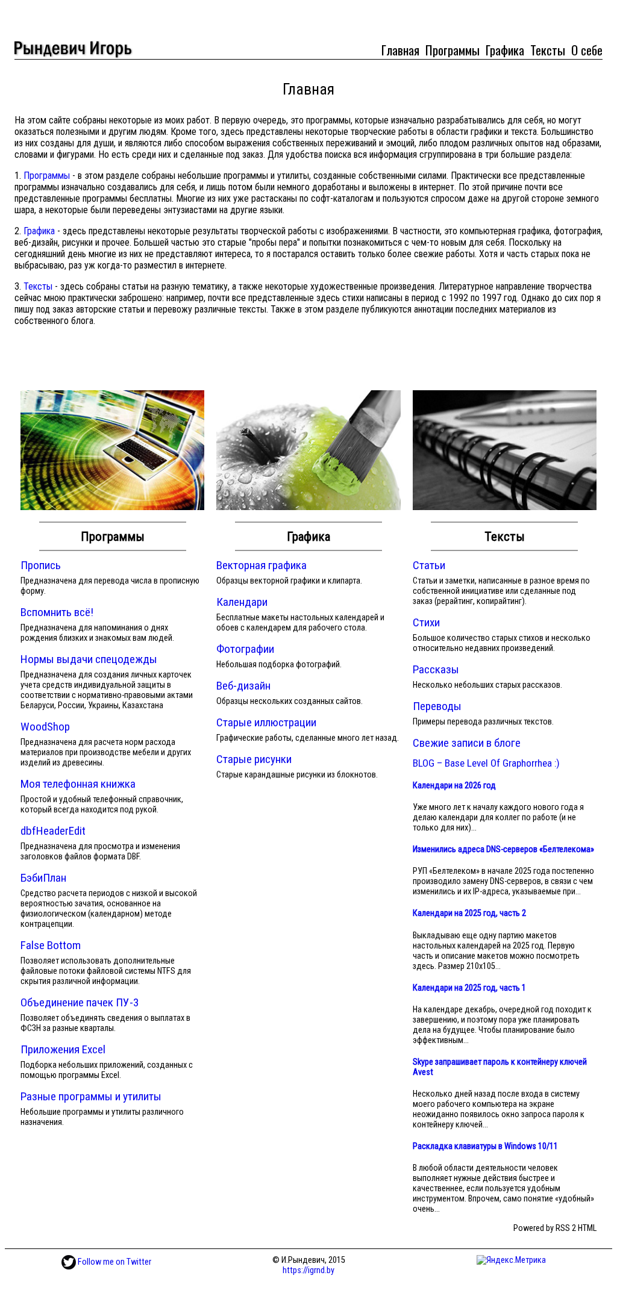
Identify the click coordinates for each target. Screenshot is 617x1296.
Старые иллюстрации (266, 722)
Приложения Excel (62, 1049)
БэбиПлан (43, 878)
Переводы (437, 706)
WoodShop (45, 727)
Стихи (426, 622)
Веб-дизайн (243, 686)
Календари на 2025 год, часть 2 (469, 913)
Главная (400, 49)
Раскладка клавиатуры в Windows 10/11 (485, 1146)
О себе (587, 49)
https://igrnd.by (308, 1270)
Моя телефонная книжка (78, 784)
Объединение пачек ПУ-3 (79, 1002)
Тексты (547, 49)
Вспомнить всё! (56, 612)
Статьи (429, 565)
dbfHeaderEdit (53, 831)
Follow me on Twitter (113, 1262)
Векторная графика (261, 565)
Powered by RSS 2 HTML (555, 1228)
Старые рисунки (254, 759)
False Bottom (50, 945)
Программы (452, 49)
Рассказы (436, 669)
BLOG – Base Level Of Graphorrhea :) (486, 763)
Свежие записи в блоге (467, 743)
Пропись (40, 565)
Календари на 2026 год (454, 785)
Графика (505, 49)
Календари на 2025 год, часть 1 (469, 988)
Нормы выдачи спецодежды (88, 659)
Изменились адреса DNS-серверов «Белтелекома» (503, 849)
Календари (242, 602)
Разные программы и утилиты (90, 1096)
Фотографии (245, 649)
